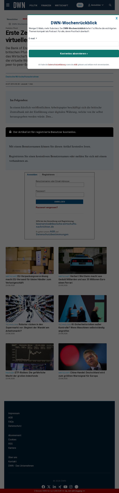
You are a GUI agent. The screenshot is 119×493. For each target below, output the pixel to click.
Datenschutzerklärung (57, 65)
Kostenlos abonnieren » (74, 53)
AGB (75, 65)
